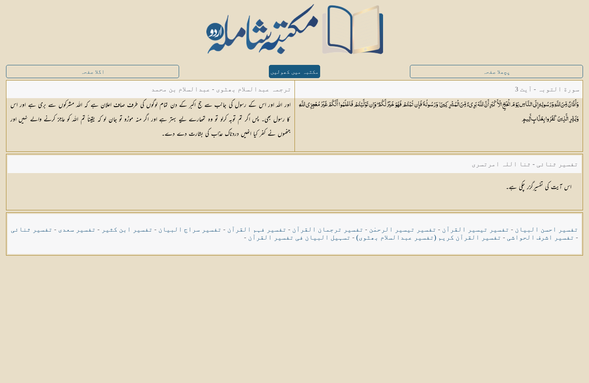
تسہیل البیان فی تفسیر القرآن (299, 237)
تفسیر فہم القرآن (256, 229)
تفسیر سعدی (77, 229)
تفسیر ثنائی (31, 229)
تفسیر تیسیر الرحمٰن (402, 229)
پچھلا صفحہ (496, 72)
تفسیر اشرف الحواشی (540, 237)
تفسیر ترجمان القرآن (327, 229)
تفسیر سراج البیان (190, 229)
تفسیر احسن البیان (546, 229)
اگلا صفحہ (93, 72)
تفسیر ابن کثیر (127, 229)
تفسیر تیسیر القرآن (475, 229)
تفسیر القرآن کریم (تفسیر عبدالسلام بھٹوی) (428, 237)
